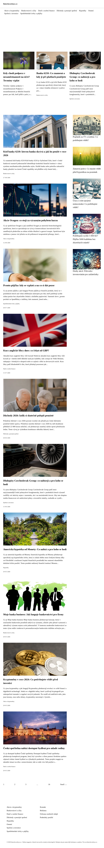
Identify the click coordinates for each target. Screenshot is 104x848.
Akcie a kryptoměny (11, 11)
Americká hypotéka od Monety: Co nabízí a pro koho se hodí (35, 549)
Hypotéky (82, 11)
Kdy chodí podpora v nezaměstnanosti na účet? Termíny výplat (16, 77)
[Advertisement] (52, 30)
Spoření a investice (11, 13)
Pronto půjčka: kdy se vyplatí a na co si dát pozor (29, 285)
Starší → (63, 784)
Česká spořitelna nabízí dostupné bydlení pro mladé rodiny (34, 748)
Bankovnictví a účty (28, 11)
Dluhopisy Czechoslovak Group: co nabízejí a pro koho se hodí (82, 77)
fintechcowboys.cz (10, 4)
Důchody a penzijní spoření (67, 11)
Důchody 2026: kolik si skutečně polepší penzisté (28, 415)
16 (49, 784)
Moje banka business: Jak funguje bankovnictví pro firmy (33, 614)
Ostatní (91, 11)
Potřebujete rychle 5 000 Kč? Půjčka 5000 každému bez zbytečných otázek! (85, 239)
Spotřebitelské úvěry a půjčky (31, 13)
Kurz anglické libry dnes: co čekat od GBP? (26, 350)
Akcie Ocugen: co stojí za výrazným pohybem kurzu (30, 220)
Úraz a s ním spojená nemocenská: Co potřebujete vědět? (85, 204)
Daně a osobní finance (46, 11)
